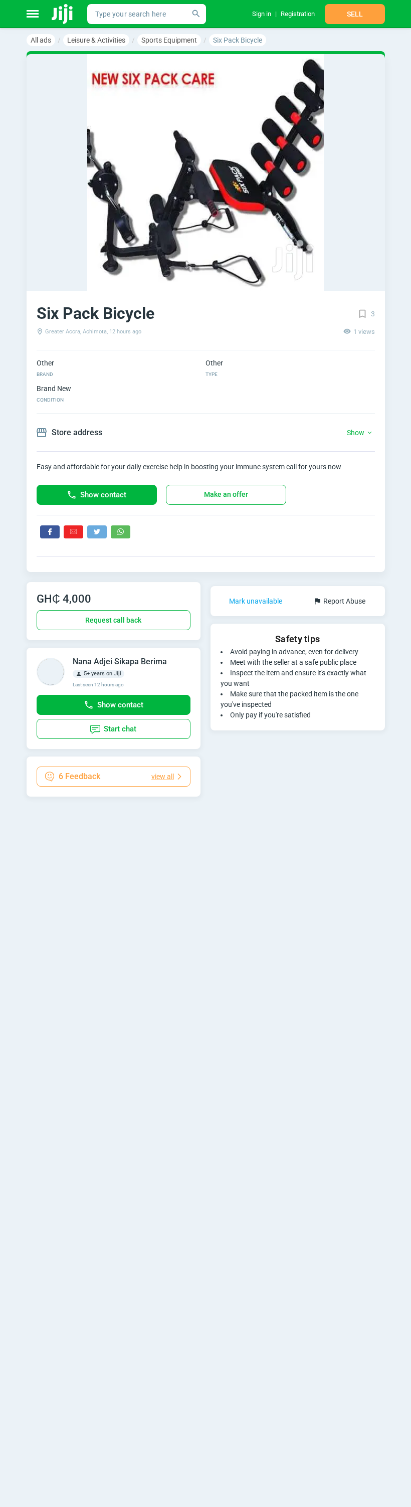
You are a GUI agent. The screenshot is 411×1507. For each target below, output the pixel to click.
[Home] (63, 14)
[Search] (196, 14)
